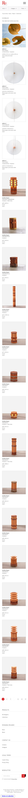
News (3, 729)
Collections (5, 717)
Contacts (4, 744)
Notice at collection (8, 796)
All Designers (5, 714)
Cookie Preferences (17, 792)
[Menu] (24, 3)
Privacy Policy (5, 762)
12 (21, 699)
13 (25, 699)
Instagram (4, 747)
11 (18, 699)
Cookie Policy (5, 760)
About (3, 732)
